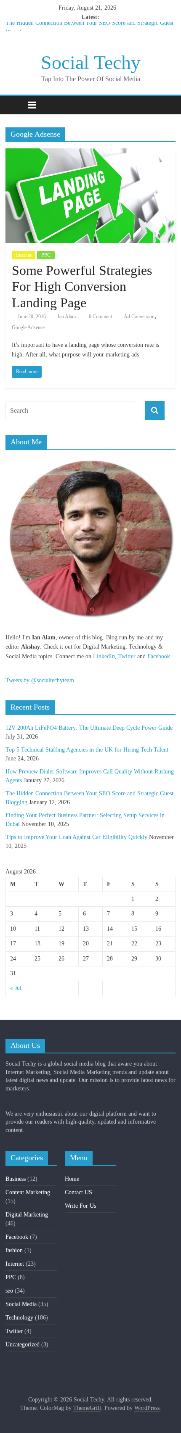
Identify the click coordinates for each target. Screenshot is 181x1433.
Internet (23, 255)
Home (72, 1179)
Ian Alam (67, 316)
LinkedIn (104, 656)
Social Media (21, 1304)
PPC (46, 255)
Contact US (78, 1192)
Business (15, 1179)
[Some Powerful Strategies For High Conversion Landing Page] (90, 153)
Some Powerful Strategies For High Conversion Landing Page (82, 286)
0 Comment (100, 316)
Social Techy (91, 62)
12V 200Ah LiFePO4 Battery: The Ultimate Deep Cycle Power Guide (89, 728)
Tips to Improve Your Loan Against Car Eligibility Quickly (76, 837)
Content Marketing (27, 1192)
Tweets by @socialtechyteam (39, 680)
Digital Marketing (26, 1214)
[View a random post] (167, 105)
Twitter (127, 656)
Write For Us (80, 1206)
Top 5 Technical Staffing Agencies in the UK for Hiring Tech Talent (86, 750)
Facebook (158, 656)
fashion (14, 1250)
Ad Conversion (139, 316)
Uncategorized (22, 1344)
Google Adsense (28, 327)
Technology (19, 1317)
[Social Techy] (14, 105)
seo (9, 1291)
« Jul (15, 988)
